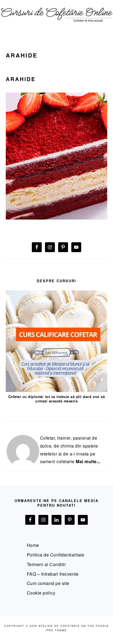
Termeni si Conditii (46, 564)
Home (33, 545)
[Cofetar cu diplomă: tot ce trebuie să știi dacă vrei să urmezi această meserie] (57, 390)
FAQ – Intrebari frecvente (53, 574)
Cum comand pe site (48, 583)
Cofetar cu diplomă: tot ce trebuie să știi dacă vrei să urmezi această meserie (56, 399)
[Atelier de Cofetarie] (56, 25)
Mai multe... (88, 461)
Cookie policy (41, 593)
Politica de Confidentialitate (55, 555)
